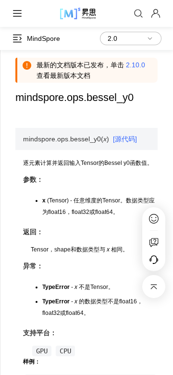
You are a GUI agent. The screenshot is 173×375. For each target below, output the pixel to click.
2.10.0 (135, 65)
